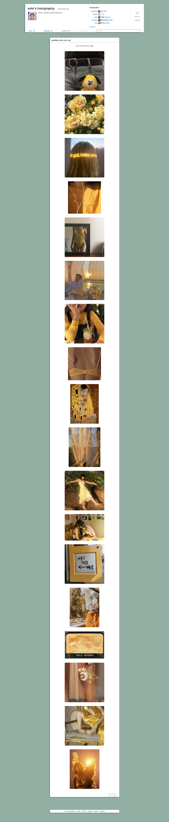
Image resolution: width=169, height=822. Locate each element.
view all (92, 27)
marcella (94, 11)
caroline (94, 20)
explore (137, 20)
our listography (69, 811)
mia (96, 23)
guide (78, 811)
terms (96, 811)
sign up (137, 17)
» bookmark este (63, 9)
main (32, 31)
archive (66, 31)
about (84, 811)
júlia (95, 17)
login (137, 13)
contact (102, 811)
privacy (90, 811)
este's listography (41, 8)
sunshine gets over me (61, 40)
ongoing (48, 31)
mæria (95, 14)
